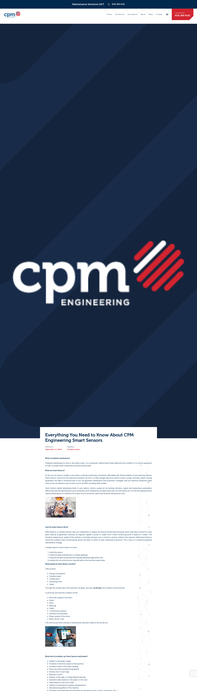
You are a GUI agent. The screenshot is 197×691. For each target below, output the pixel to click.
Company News (73, 449)
